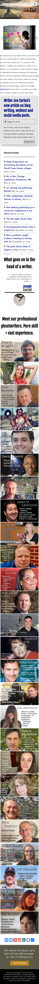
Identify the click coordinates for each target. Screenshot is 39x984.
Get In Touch (19, 963)
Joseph (27, 288)
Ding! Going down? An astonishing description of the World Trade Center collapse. (18, 165)
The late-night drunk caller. (19, 219)
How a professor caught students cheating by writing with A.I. (18, 238)
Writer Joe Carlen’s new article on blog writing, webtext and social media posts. (18, 108)
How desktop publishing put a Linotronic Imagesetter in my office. (19, 210)
